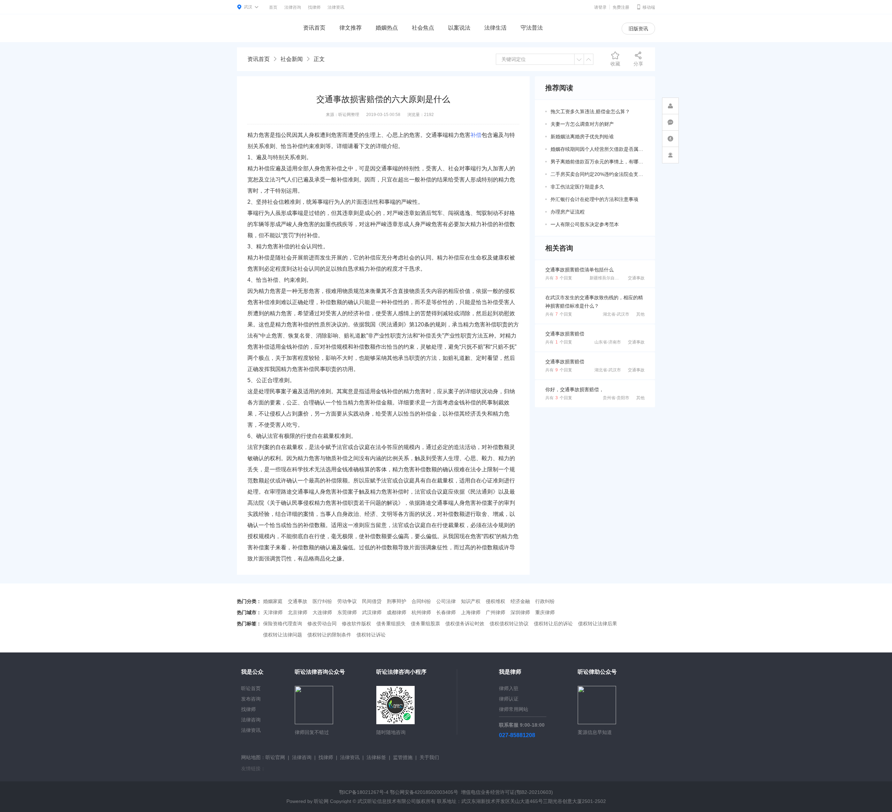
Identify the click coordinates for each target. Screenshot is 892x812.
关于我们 (429, 757)
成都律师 (396, 612)
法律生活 (495, 28)
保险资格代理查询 (282, 623)
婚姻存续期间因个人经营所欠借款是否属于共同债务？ (598, 149)
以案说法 (459, 28)
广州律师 (495, 612)
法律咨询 (292, 7)
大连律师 (322, 612)
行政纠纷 (545, 601)
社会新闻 (291, 59)
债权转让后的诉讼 (553, 623)
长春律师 (446, 612)
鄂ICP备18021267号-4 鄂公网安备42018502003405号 (398, 792)
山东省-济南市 (607, 342)
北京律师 (297, 612)
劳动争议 (347, 601)
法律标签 (376, 757)
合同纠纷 (421, 601)
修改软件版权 (356, 623)
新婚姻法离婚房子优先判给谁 (582, 136)
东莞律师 (347, 612)
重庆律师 (545, 612)
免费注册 (621, 7)
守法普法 (532, 28)
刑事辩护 (396, 601)
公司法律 (446, 601)
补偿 (476, 135)
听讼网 (321, 801)
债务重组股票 (425, 623)
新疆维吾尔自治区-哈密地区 (615, 278)
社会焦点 (423, 28)
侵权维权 (495, 601)
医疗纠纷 (322, 601)
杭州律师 (421, 612)
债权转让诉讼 (371, 634)
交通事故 (636, 278)
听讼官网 (275, 757)
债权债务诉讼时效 (464, 623)
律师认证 (508, 699)
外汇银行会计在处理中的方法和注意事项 (594, 199)
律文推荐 (350, 28)
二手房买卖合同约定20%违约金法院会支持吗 (598, 174)
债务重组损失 (391, 623)
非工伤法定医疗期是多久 (577, 187)
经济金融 (520, 601)
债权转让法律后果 (597, 623)
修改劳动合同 (322, 623)
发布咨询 (251, 699)
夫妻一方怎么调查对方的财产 (582, 124)
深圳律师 (520, 612)
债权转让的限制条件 (329, 634)
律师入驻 (508, 688)
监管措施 (403, 757)
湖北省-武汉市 (616, 314)
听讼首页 (251, 688)
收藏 (615, 64)
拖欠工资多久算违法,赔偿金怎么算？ (590, 111)
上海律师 (470, 612)
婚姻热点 (387, 28)
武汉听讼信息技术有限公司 (386, 801)
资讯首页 (314, 28)
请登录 (600, 7)
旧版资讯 (638, 28)
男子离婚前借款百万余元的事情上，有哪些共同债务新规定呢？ (598, 161)
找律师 (314, 7)
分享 (638, 64)
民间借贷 (372, 601)
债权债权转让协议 (509, 623)
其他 (640, 314)
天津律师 (273, 612)
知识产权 (470, 601)
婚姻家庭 (273, 601)
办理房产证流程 (568, 212)
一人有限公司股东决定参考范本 (585, 224)
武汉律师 (372, 612)
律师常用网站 (513, 709)
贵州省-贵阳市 (616, 397)
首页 (273, 7)
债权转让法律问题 (282, 634)
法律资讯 (336, 7)
